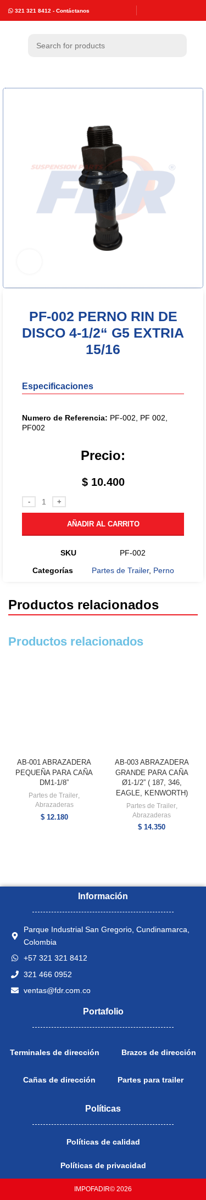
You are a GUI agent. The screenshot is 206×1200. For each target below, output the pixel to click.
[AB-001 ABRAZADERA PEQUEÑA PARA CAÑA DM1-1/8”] (54, 707)
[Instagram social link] (163, 10)
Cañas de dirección (59, 1079)
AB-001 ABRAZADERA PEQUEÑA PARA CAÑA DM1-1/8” (54, 773)
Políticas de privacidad (103, 1165)
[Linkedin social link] (176, 10)
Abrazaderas (54, 805)
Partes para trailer (150, 1079)
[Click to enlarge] (29, 261)
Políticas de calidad (103, 1141)
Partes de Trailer (120, 570)
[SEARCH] (175, 45)
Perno (163, 570)
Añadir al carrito (103, 524)
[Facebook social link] (149, 10)
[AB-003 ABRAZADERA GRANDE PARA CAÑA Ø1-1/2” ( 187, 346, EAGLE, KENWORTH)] (152, 707)
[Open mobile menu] (13, 46)
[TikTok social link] (191, 10)
